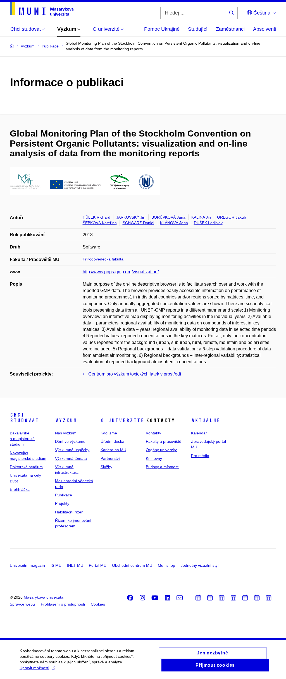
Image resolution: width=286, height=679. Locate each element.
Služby (106, 467)
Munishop (166, 565)
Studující (198, 29)
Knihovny (154, 458)
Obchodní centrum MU (132, 565)
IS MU (56, 565)
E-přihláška (20, 489)
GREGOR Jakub (231, 217)
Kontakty (153, 433)
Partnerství (110, 458)
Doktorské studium (26, 467)
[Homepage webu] (41, 9)
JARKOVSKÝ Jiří (131, 217)
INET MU (75, 565)
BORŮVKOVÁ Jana (168, 217)
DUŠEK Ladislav (208, 223)
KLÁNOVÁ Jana (174, 223)
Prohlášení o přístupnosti (63, 604)
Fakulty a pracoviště (163, 441)
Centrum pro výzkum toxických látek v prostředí (134, 374)
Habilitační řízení (70, 512)
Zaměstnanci (230, 29)
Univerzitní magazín (27, 565)
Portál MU (97, 565)
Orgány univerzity (161, 450)
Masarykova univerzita (43, 597)
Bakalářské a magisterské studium (22, 439)
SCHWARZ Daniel (138, 223)
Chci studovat (24, 418)
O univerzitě (122, 420)
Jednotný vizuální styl (199, 565)
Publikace (63, 495)
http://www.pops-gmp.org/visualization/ (121, 271)
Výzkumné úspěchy (72, 450)
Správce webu (22, 604)
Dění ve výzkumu (70, 441)
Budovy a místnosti (162, 467)
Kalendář (199, 433)
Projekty (62, 503)
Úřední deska (112, 441)
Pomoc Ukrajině (162, 29)
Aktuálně (205, 420)
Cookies (98, 604)
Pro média (200, 455)
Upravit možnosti (34, 668)
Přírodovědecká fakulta (103, 259)
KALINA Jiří (201, 217)
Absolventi (264, 29)
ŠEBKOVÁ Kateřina (100, 223)
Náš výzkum (66, 433)
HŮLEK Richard (96, 217)
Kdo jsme (109, 433)
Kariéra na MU (113, 450)
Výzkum (66, 420)
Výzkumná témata (71, 458)
